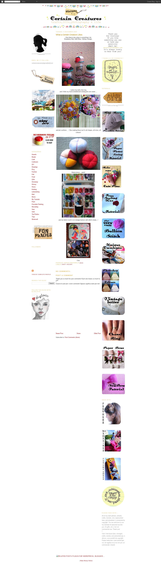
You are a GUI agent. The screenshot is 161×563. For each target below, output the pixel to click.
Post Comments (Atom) (72, 337)
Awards (34, 154)
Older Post (97, 333)
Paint (33, 202)
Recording (35, 207)
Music (34, 197)
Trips (33, 217)
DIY (33, 164)
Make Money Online (86, 560)
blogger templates (74, 560)
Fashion (34, 172)
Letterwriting (35, 192)
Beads (34, 157)
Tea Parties (35, 214)
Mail (33, 194)
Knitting (34, 189)
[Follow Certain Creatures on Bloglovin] (40, 319)
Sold (33, 212)
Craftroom (35, 162)
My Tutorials (36, 199)
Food (33, 177)
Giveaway (35, 182)
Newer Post (59, 333)
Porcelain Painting (37, 204)
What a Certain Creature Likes (69, 35)
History (34, 184)
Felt (33, 174)
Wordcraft (35, 219)
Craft (33, 159)
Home (33, 187)
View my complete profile (41, 274)
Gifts (33, 179)
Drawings (35, 167)
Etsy (33, 169)
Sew (33, 209)
